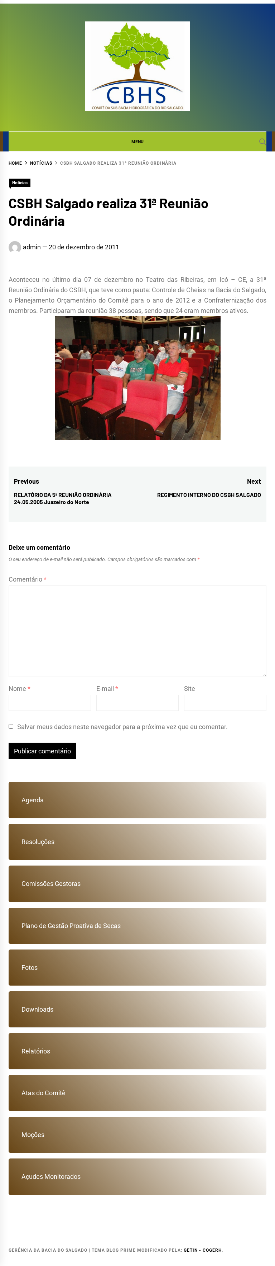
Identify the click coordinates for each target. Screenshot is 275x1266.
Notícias (20, 182)
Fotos (29, 967)
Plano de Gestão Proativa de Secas (71, 925)
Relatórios (35, 1051)
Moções (32, 1134)
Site (189, 688)
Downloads (37, 1009)
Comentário (28, 579)
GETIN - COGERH (203, 1250)
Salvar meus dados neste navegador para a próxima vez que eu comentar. (122, 727)
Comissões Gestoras (51, 883)
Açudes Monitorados (51, 1176)
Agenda (32, 800)
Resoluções (37, 842)
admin (32, 247)
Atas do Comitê (43, 1093)
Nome (19, 688)
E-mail (107, 688)
